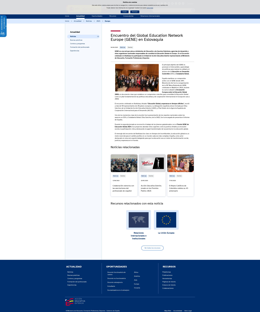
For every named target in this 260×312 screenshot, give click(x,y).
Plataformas (166, 272)
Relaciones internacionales (150, 16)
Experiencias (74, 51)
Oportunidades (97, 16)
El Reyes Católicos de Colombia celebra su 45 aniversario (178, 188)
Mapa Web (167, 310)
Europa (136, 284)
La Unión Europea (166, 233)
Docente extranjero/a (114, 282)
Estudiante (111, 286)
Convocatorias (128, 16)
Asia (135, 280)
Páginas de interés (169, 282)
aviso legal (150, 8)
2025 (98, 21)
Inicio (67, 16)
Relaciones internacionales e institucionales (138, 236)
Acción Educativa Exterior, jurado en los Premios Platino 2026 (151, 188)
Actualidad (80, 16)
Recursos (112, 16)
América (137, 276)
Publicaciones (167, 275)
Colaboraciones (168, 288)
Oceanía (137, 288)
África (136, 272)
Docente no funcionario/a (116, 278)
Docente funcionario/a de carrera (116, 273)
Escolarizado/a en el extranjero (118, 290)
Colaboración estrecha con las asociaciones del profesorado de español (123, 188)
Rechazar (135, 11)
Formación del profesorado (79, 47)
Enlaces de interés (169, 285)
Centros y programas (77, 43)
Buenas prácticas (76, 40)
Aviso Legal (188, 310)
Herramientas (167, 278)
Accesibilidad (177, 310)
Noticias (89, 21)
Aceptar (124, 11)
